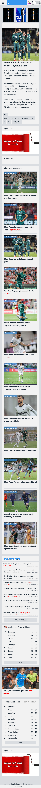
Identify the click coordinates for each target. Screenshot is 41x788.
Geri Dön (18, 122)
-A (32, 118)
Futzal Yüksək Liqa (12, 702)
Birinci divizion (30, 702)
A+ (9, 122)
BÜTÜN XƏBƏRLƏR (20, 620)
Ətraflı (20, 662)
